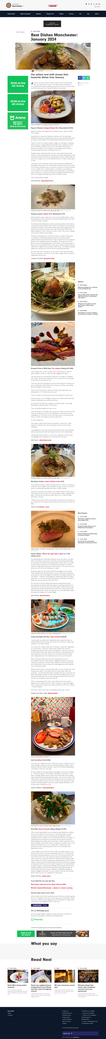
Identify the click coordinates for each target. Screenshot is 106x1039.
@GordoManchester (45, 440)
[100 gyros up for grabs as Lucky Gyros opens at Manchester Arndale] (88, 304)
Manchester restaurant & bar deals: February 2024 (48, 884)
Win (80, 14)
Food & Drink (11, 14)
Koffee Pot (40, 760)
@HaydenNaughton (48, 787)
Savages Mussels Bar (51, 128)
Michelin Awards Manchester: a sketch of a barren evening (51, 888)
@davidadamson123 (47, 180)
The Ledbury (56, 368)
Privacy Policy (66, 1017)
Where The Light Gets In (50, 554)
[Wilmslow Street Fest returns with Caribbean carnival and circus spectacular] (88, 982)
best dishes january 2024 (43, 927)
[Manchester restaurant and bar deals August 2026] (88, 518)
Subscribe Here (66, 1015)
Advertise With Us (67, 1013)
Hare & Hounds (44, 829)
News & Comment (26, 14)
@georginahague (53, 693)
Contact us (65, 1011)
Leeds (9, 1013)
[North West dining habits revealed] (18, 982)
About (96, 14)
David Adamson (39, 70)
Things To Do (50, 14)
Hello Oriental (55, 637)
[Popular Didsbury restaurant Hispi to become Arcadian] (88, 533)
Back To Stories (20, 32)
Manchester (11, 1011)
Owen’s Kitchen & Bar (52, 481)
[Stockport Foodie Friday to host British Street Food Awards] (88, 525)
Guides (61, 14)
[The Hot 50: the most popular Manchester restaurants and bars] (88, 540)
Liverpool (10, 1015)
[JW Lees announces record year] (64, 982)
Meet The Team (66, 1021)
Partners (71, 14)
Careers (64, 1023)
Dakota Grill (47, 214)
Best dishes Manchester (56, 927)
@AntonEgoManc (45, 595)
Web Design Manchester (67, 1037)
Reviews (38, 14)
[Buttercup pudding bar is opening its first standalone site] (88, 287)
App (88, 14)
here (32, 503)
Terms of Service (67, 1019)
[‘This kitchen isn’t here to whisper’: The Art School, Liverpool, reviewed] (88, 312)
